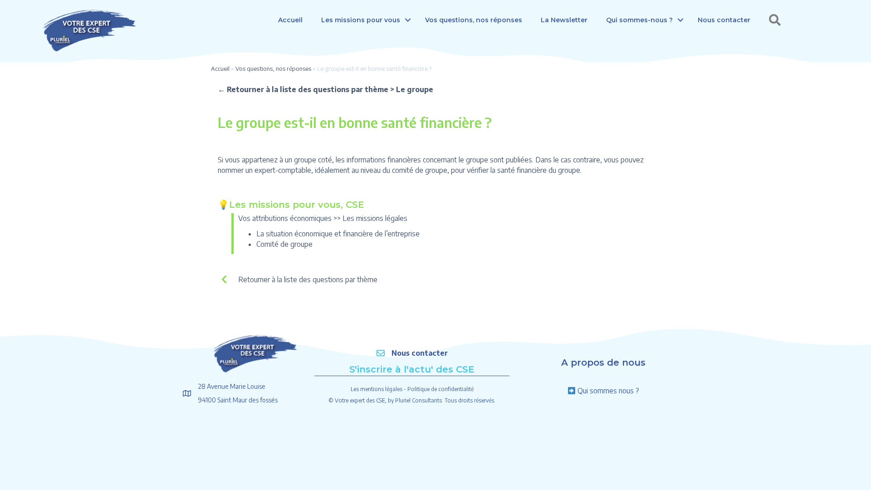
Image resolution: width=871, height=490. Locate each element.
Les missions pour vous (360, 20)
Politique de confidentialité (440, 389)
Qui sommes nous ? (608, 390)
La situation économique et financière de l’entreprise (338, 233)
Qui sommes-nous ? (639, 20)
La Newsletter (564, 20)
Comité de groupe (284, 244)
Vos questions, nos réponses (473, 20)
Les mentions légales (376, 389)
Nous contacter (724, 20)
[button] (408, 20)
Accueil (290, 20)
